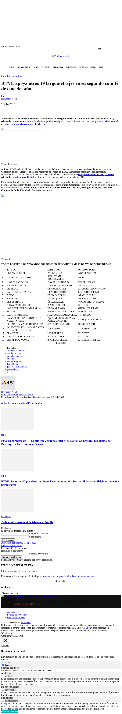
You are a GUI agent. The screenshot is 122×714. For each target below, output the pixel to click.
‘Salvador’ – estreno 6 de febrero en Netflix (27, 522)
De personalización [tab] (10, 686)
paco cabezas (13, 369)
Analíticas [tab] (6, 673)
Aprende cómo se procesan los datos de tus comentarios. (68, 576)
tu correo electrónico (38, 553)
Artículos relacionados (14, 403)
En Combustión (14, 76)
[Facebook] (98, 44)
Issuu (99, 48)
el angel (10, 358)
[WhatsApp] (27, 109)
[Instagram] (102, 44)
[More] (70, 109)
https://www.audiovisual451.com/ (17, 394)
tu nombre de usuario (39, 533)
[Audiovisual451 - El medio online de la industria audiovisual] (61, 58)
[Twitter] (109, 44)
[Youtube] (112, 44)
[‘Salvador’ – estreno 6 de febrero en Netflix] (17, 513)
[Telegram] (59, 109)
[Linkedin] (105, 44)
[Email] (49, 109)
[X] (17, 109)
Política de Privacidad (11, 545)
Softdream (25, 622)
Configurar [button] (6, 636)
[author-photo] (8, 389)
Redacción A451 (9, 98)
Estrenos (6, 516)
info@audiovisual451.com (26, 604)
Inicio (4, 76)
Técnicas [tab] (5, 662)
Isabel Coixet (13, 364)
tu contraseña (35, 536)
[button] (118, 67)
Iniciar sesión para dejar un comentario (19, 571)
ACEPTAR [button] (17, 636)
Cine (3, 435)
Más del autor (34, 403)
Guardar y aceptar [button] (9, 711)
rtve (9, 372)
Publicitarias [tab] (7, 697)
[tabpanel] (61, 670)
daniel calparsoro (15, 356)
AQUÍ (85, 628)
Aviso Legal (13, 612)
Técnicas (9, 665)
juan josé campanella (17, 366)
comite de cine (14, 353)
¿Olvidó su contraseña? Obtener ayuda (19, 543)
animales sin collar (15, 350)
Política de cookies (16, 617)
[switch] (3, 676)
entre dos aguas (14, 361)
